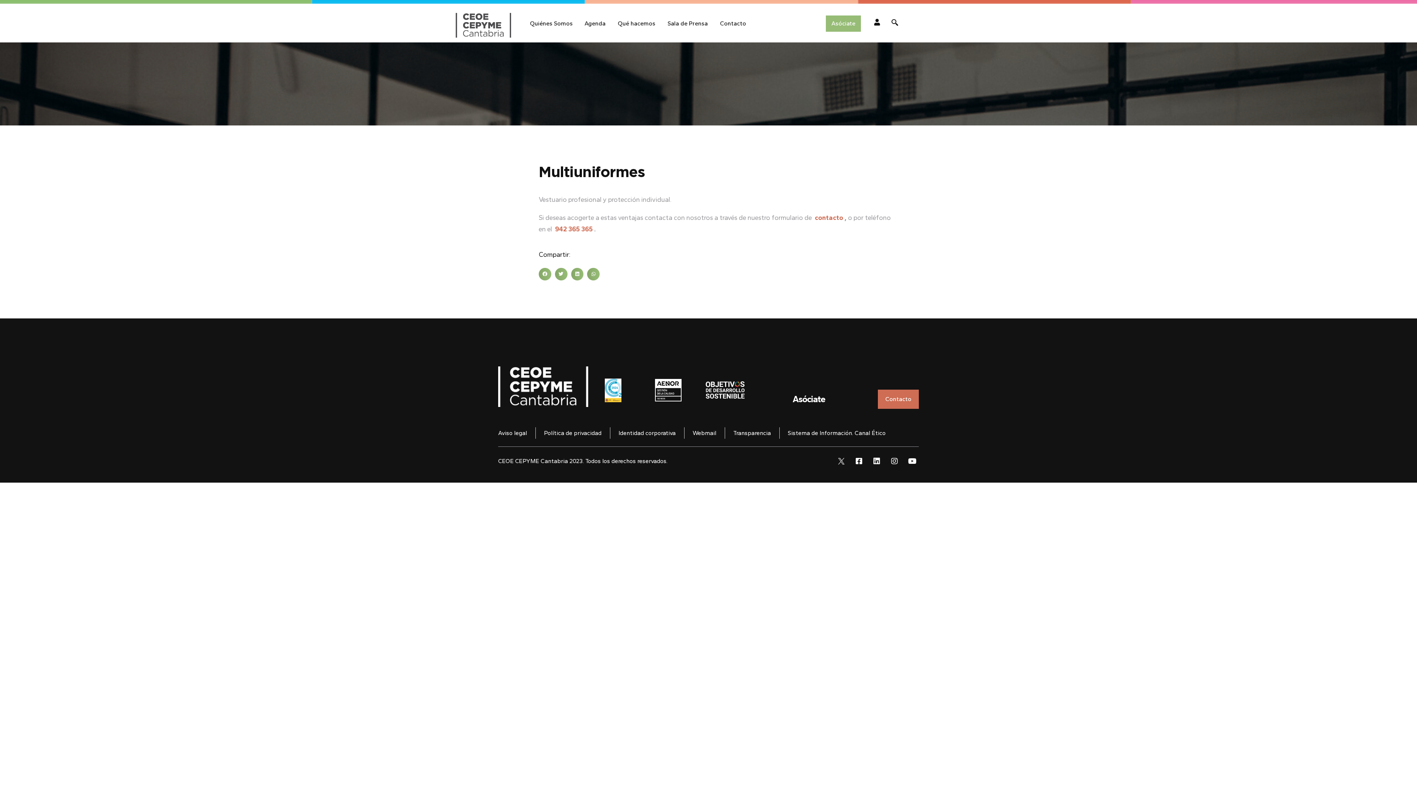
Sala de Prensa (688, 23)
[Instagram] (894, 461)
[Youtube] (912, 461)
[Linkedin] (876, 461)
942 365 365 (574, 229)
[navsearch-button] (895, 24)
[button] (545, 274)
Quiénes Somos (551, 23)
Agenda (595, 23)
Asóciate (809, 399)
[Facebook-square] (859, 461)
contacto (829, 218)
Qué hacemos (636, 23)
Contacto (733, 23)
